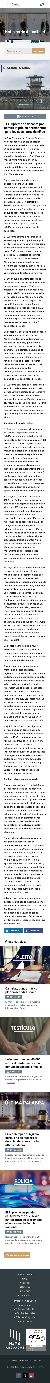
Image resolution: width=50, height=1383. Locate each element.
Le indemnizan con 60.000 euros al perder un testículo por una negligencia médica (24, 1062)
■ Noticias (25, 1290)
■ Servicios (25, 1286)
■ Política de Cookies (25, 1313)
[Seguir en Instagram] (31, 1375)
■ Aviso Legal (25, 1305)
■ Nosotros (25, 1282)
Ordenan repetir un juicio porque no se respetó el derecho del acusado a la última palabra (22, 1139)
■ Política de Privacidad (25, 1309)
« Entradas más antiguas (17, 1255)
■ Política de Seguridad (25, 1317)
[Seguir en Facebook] (18, 1375)
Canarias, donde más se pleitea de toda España (21, 990)
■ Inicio (25, 1278)
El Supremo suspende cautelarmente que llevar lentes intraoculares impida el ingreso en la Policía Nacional (23, 1219)
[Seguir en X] (25, 1375)
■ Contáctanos (25, 1295)
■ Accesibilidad (25, 1321)
